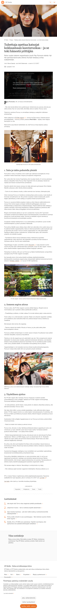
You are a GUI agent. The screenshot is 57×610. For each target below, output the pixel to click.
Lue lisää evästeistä (8, 593)
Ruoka (33, 489)
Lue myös (6, 481)
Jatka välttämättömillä (28, 598)
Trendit (39, 489)
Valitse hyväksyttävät (28, 602)
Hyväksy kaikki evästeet (28, 606)
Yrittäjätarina (26, 489)
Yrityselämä (17, 489)
